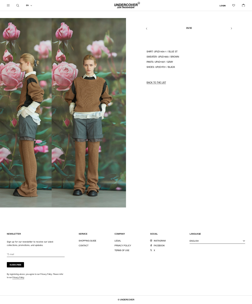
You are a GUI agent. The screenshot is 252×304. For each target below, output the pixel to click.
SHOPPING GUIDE (87, 241)
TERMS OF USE (122, 251)
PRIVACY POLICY (123, 246)
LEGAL (118, 241)
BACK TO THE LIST (156, 83)
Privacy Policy (18, 277)
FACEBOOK (159, 246)
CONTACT (83, 246)
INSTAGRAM (160, 241)
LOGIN (223, 6)
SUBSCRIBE (15, 265)
